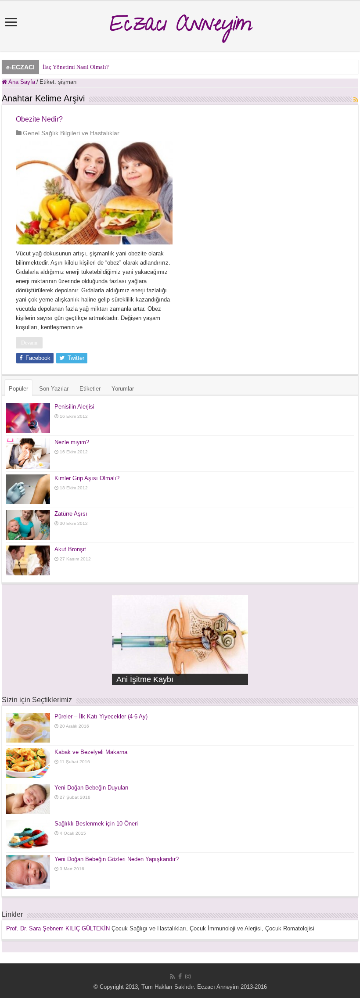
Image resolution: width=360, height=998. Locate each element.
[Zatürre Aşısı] (28, 525)
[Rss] (172, 976)
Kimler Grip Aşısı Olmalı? (86, 478)
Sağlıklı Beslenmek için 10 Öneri (96, 823)
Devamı (29, 343)
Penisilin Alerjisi (74, 406)
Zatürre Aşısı (70, 513)
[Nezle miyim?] (28, 453)
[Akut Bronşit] (28, 560)
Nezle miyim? (71, 442)
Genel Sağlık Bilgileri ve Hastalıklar (71, 132)
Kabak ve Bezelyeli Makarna (90, 752)
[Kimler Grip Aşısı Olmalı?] (28, 489)
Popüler (18, 388)
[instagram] (187, 976)
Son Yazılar (53, 388)
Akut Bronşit (70, 549)
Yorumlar (123, 388)
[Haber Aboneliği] (355, 99)
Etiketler (90, 388)
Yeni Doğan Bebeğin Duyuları (91, 787)
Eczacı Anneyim (180, 26)
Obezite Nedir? (39, 119)
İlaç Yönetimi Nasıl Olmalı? (76, 67)
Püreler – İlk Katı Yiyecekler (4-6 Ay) (101, 716)
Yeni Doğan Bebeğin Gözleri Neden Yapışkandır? (116, 859)
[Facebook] (180, 976)
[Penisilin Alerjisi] (28, 418)
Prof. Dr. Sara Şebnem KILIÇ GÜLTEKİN (58, 928)
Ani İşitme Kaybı (144, 679)
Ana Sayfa (21, 82)
